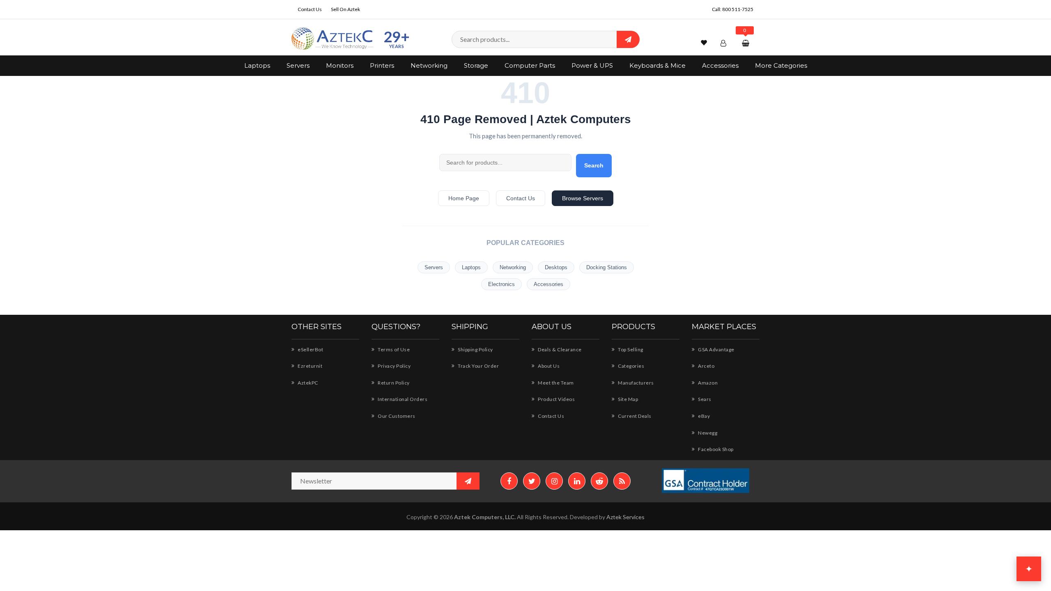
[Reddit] (599, 481)
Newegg (707, 433)
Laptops (257, 65)
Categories (630, 366)
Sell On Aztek (345, 9)
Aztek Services (625, 516)
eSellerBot (310, 349)
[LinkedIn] (576, 481)
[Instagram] (554, 481)
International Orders (402, 399)
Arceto (705, 366)
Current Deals (634, 416)
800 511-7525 (737, 9)
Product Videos (556, 399)
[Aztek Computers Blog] (622, 481)
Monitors (339, 65)
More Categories (781, 65)
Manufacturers (635, 383)
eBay (703, 416)
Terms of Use (393, 349)
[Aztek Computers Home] (332, 38)
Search (594, 165)
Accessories (720, 65)
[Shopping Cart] (746, 42)
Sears (704, 399)
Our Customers (396, 416)
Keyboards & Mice (657, 65)
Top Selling (630, 349)
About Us (548, 366)
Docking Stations (606, 267)
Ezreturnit (309, 366)
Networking (429, 65)
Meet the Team (555, 383)
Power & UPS (592, 65)
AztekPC (307, 383)
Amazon (707, 383)
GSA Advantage (715, 349)
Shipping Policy (475, 349)
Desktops (556, 267)
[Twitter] (531, 481)
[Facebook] (509, 481)
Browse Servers (582, 198)
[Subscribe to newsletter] (468, 481)
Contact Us (310, 9)
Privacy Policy (394, 366)
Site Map (627, 399)
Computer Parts (530, 65)
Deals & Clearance (559, 349)
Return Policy (393, 383)
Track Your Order (478, 366)
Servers (298, 65)
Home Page (463, 198)
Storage (476, 65)
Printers (382, 65)
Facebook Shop (715, 449)
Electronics (501, 284)
